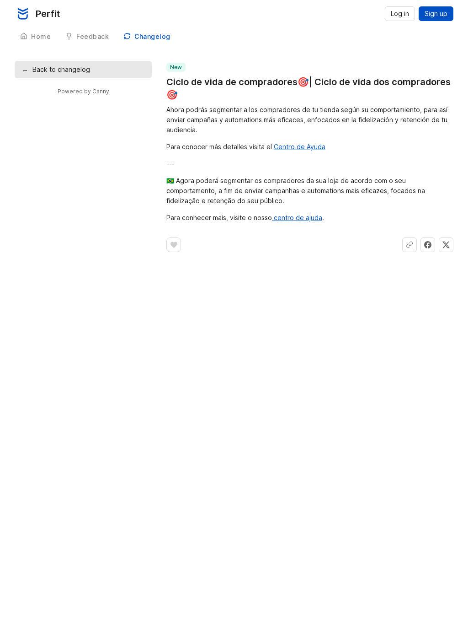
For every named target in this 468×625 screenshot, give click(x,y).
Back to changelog (56, 69)
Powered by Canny (83, 91)
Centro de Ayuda (299, 147)
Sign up (436, 13)
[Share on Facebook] (427, 244)
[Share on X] (446, 244)
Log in (400, 13)
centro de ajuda (297, 217)
